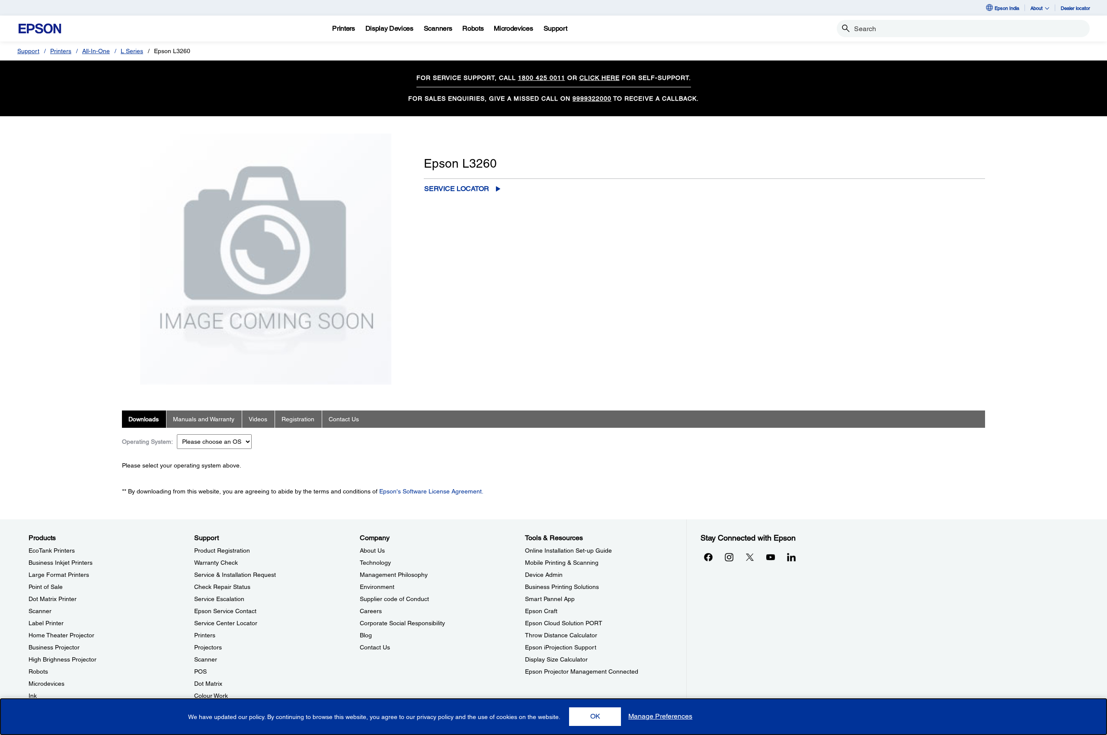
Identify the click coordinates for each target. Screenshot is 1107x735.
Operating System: (147, 441)
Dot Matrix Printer (53, 598)
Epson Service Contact (225, 611)
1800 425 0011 (541, 77)
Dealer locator (1075, 8)
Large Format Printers (59, 574)
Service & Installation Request (235, 574)
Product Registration (222, 550)
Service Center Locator (225, 623)
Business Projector (54, 647)
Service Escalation (219, 598)
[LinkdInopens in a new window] (791, 557)
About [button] (1036, 8)
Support (28, 51)
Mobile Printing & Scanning (561, 562)
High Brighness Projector (62, 659)
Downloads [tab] (143, 419)
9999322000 (592, 98)
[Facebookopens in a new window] (708, 557)
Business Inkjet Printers (61, 562)
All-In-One (96, 51)
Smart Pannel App (550, 598)
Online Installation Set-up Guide (568, 550)
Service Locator (456, 189)
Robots (38, 671)
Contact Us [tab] (344, 419)
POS (200, 671)
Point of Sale (46, 586)
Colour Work (211, 695)
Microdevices (46, 683)
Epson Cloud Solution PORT (563, 623)
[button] (595, 716)
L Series (132, 51)
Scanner (40, 611)
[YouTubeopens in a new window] (770, 557)
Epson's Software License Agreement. (431, 491)
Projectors (208, 647)
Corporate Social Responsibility (402, 623)
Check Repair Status (222, 586)
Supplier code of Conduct (394, 598)
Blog (366, 635)
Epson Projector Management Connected (581, 671)
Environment (377, 586)
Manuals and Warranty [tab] (203, 419)
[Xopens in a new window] (750, 557)
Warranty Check (216, 562)
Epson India (1007, 8)
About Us (372, 550)
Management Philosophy (394, 574)
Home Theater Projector (61, 635)
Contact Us (375, 647)
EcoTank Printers (52, 550)
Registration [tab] (298, 419)
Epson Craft (541, 611)
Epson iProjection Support (560, 647)
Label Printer (46, 623)
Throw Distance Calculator (561, 635)
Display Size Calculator (556, 659)
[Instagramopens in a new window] (729, 557)
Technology (375, 562)
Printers (60, 51)
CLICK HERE (599, 77)
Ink (33, 695)
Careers (371, 611)
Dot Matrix (208, 683)
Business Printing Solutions (562, 586)
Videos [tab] (258, 419)
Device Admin (544, 574)
